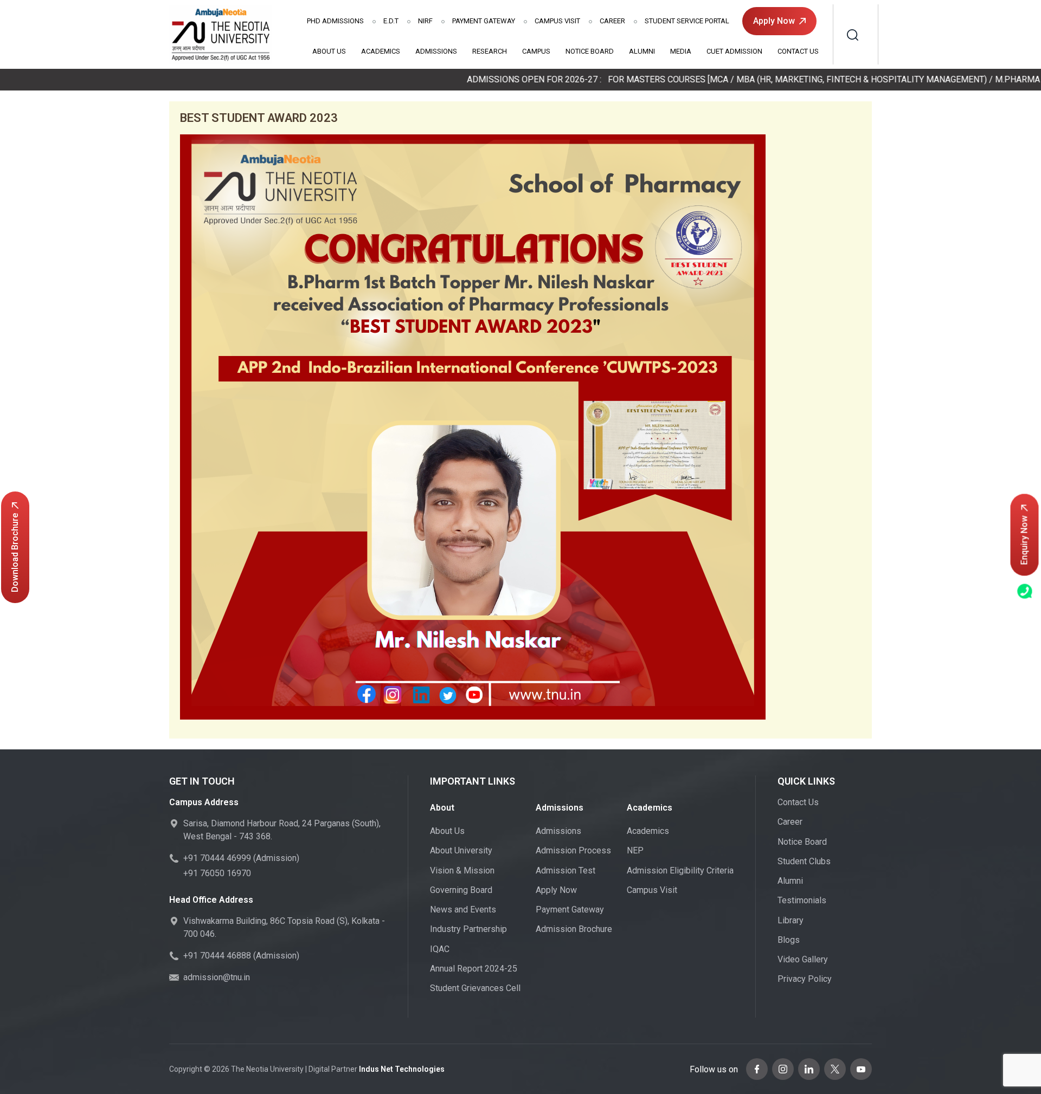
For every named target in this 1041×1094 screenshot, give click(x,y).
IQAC (439, 949)
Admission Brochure (574, 929)
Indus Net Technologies (402, 1069)
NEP (635, 850)
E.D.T (391, 21)
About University (461, 850)
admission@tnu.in (216, 977)
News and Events (463, 909)
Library (790, 920)
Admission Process (573, 850)
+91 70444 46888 (217, 955)
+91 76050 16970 (217, 873)
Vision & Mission (462, 870)
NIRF (425, 21)
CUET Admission (734, 51)
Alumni (642, 51)
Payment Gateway (483, 21)
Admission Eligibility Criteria (680, 870)
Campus (536, 51)
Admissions (335, 21)
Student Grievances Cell (475, 988)
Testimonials (801, 900)
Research (489, 51)
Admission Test (565, 870)
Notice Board (590, 51)
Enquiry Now (1024, 540)
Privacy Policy (804, 979)
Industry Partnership (468, 929)
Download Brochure (15, 552)
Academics (380, 51)
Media (680, 51)
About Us (329, 51)
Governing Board (461, 890)
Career (612, 21)
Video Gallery (802, 959)
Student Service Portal (687, 21)
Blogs (788, 940)
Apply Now (774, 21)
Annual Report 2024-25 (473, 968)
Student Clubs (804, 861)
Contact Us (798, 51)
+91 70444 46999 (217, 858)
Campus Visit (557, 21)
